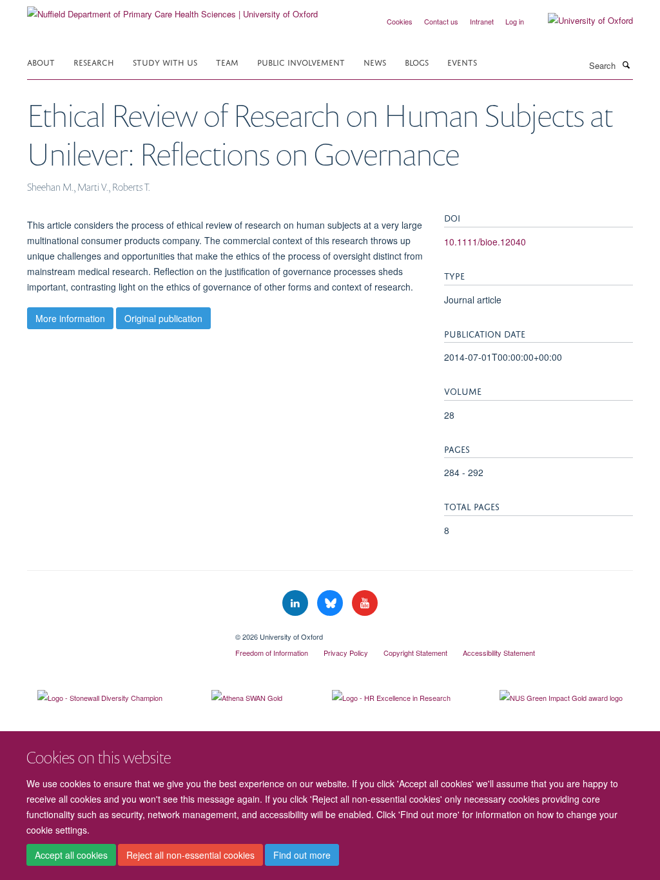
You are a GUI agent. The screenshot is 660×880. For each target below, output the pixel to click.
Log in (514, 21)
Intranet (482, 21)
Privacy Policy (346, 652)
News (375, 61)
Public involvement (301, 61)
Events (462, 61)
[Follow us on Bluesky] (331, 603)
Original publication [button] (163, 318)
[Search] (626, 64)
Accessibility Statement (499, 652)
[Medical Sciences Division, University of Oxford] (121, 632)
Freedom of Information (271, 652)
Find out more (302, 854)
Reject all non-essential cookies (190, 854)
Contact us (441, 21)
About (41, 61)
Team (227, 61)
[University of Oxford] (581, 20)
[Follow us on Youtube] (365, 603)
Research (93, 61)
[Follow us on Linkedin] (296, 603)
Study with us (165, 61)
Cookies (399, 21)
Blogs (417, 61)
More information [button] (70, 318)
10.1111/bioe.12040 (485, 241)
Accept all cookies (71, 854)
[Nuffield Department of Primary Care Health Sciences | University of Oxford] (172, 9)
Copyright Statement (415, 652)
